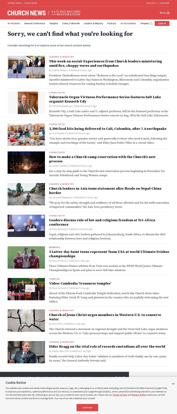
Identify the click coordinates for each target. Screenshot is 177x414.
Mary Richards (59, 229)
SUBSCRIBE (164, 3)
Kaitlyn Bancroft (60, 351)
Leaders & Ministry (93, 23)
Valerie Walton (59, 70)
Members (54, 247)
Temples (53, 23)
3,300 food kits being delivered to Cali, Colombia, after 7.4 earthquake (107, 129)
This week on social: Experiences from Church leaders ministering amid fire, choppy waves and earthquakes (105, 63)
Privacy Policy (139, 394)
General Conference (34, 23)
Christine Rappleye (62, 106)
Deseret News (14, 3)
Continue (87, 407)
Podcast (111, 23)
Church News (30, 3)
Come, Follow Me (71, 23)
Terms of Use (120, 394)
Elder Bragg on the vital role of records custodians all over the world (107, 347)
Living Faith (57, 93)
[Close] (173, 384)
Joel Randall (58, 133)
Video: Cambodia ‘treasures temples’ (80, 283)
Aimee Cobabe (59, 165)
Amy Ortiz (57, 323)
